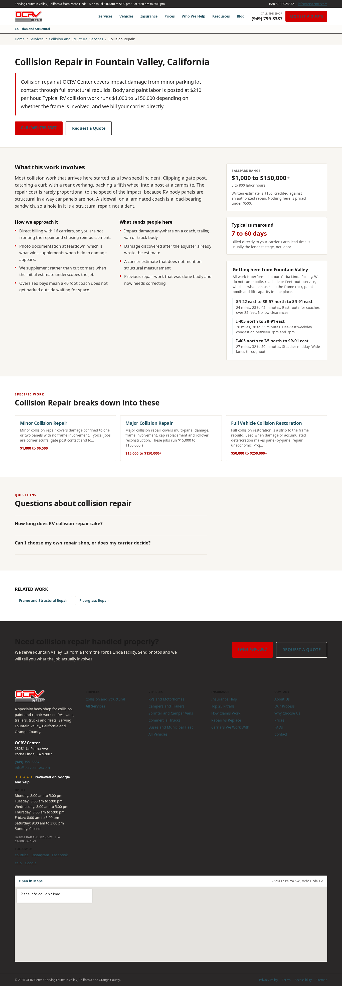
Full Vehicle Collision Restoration (266, 423)
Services (105, 16)
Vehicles (126, 16)
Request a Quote (306, 16)
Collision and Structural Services (76, 39)
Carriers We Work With (230, 727)
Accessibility (303, 980)
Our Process (284, 706)
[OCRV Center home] (28, 16)
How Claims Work (225, 713)
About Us (282, 699)
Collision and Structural (32, 29)
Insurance (148, 16)
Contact (280, 734)
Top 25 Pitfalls (223, 706)
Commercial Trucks (164, 720)
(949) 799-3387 (252, 649)
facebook (60, 855)
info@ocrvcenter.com (312, 4)
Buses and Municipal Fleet (170, 727)
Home (20, 39)
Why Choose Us (287, 713)
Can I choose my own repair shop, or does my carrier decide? (83, 543)
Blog (241, 16)
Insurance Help (224, 699)
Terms (286, 980)
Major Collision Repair (149, 423)
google (31, 863)
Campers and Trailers (166, 706)
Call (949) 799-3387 (39, 127)
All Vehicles (157, 734)
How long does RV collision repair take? (59, 523)
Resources (221, 16)
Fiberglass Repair (94, 600)
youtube (22, 855)
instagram (40, 855)
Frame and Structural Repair (43, 600)
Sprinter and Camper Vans (170, 713)
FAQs (278, 727)
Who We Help (193, 16)
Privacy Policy (268, 980)
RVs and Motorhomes (166, 699)
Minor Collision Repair (43, 423)
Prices (169, 16)
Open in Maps (31, 881)
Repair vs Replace (226, 720)
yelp (18, 863)
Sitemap (321, 980)
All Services (95, 706)
